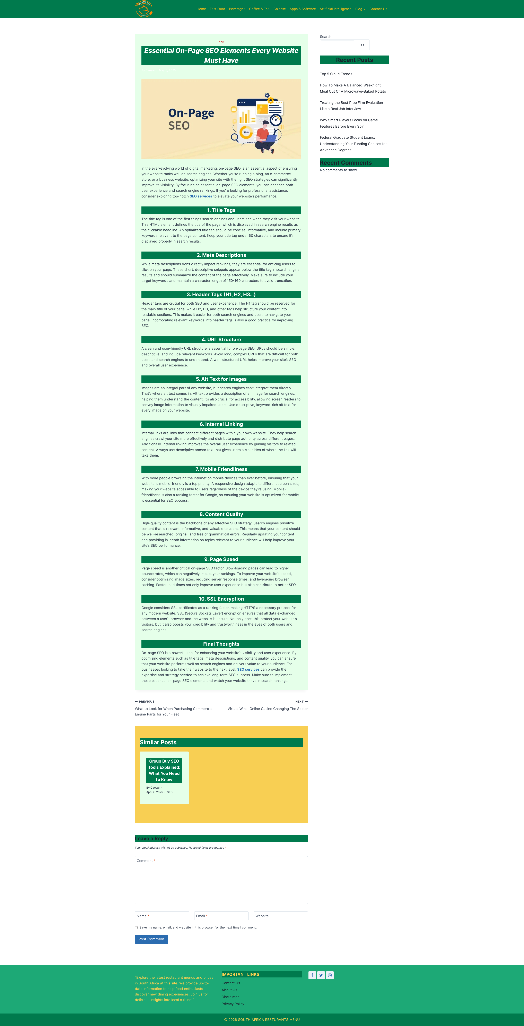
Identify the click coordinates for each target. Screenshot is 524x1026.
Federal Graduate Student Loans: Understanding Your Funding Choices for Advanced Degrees (353, 143)
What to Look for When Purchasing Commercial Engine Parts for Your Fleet (173, 708)
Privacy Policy (233, 1004)
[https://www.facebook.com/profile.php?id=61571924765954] (312, 975)
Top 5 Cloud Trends (336, 74)
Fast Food (217, 9)
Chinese (279, 9)
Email (202, 916)
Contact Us (378, 9)
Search (325, 37)
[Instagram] (330, 975)
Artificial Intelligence (335, 9)
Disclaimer (230, 997)
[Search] (362, 45)
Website (262, 916)
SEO (221, 42)
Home (201, 9)
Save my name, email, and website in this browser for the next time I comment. (198, 927)
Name (143, 916)
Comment (146, 861)
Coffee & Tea (259, 9)
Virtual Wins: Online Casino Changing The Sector (268, 705)
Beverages (237, 9)
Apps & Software (303, 9)
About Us (229, 990)
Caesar (150, 70)
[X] (321, 975)
